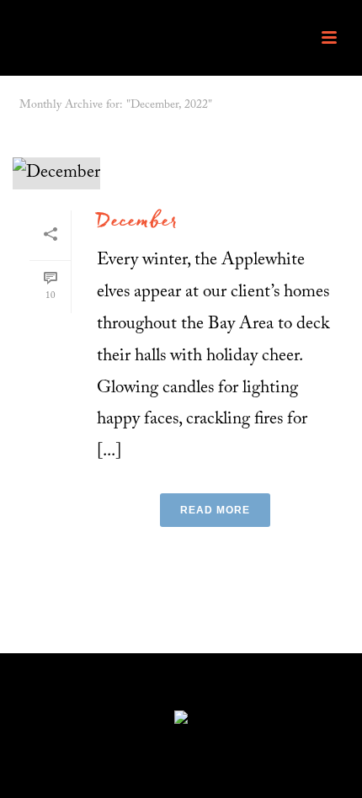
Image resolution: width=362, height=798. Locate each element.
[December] (181, 173)
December (137, 223)
